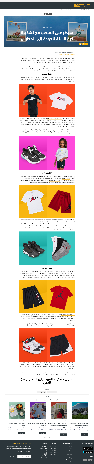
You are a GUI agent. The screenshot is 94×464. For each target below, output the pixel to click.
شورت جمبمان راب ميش (54, 180)
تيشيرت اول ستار (53, 77)
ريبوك (42, 455)
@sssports (37, 372)
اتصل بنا (70, 457)
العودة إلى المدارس (60, 60)
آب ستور (59, 374)
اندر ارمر (42, 453)
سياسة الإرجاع (53, 450)
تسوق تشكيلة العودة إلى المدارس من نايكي (47, 380)
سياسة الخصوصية (52, 448)
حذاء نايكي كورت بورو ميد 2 (68, 314)
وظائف (70, 448)
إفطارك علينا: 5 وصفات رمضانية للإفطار (17, 424)
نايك (43, 446)
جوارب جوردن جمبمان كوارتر (46, 227)
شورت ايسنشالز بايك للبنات (68, 130)
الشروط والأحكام (52, 446)
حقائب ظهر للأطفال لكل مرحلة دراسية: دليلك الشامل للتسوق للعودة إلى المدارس (57, 425)
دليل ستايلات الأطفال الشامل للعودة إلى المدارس (37, 424)
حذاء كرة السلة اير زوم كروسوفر (54, 118)
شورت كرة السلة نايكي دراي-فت (58, 324)
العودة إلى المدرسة (42, 392)
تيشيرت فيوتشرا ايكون (69, 77)
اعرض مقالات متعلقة (47, 437)
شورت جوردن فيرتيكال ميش (63, 277)
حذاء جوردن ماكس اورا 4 (69, 219)
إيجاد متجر (70, 450)
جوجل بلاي (53, 374)
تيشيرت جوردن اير (66, 178)
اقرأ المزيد (84, 434)
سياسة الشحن (53, 452)
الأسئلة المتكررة (69, 459)
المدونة (87, 9)
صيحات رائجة (85, 420)
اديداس (42, 448)
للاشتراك (12, 457)
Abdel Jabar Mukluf (65, 53)
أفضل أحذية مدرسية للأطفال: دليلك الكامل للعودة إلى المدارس (79, 424)
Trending (82, 9)
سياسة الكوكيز (53, 454)
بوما (43, 450)
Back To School (51, 392)
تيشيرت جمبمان (71, 275)
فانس (42, 457)
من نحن (70, 446)
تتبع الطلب (70, 461)
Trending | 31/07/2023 (47, 27)
